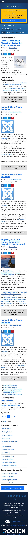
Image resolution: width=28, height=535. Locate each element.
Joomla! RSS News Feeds (9, 462)
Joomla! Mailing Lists (8, 456)
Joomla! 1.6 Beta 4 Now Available (12, 394)
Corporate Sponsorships (9, 473)
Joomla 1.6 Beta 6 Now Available (11, 321)
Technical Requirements (9, 466)
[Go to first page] (2, 416)
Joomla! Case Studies (8, 450)
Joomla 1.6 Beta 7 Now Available (11, 175)
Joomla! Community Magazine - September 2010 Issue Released (11, 43)
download (5, 138)
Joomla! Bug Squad (6, 154)
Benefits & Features (7, 29)
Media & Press (20, 32)
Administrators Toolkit (10, 292)
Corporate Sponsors (8, 476)
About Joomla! (12, 26)
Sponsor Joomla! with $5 (14, 514)
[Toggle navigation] (3, 1)
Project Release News (15, 112)
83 (8, 416)
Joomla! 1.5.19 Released (10, 387)
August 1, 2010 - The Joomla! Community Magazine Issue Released (13, 242)
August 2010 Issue (6, 273)
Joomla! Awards (6, 446)
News (3, 32)
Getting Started (6, 432)
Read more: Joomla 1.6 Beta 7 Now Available (14, 233)
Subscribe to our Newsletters (12, 488)
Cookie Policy (14, 512)
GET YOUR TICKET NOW (14, 20)
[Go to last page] (14, 416)
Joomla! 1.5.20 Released (10, 385)
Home (4, 26)
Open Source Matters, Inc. (17, 525)
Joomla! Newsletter (7, 459)
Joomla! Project (7, 271)
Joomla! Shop (6, 453)
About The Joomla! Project (10, 441)
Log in (14, 517)
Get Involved (6, 438)
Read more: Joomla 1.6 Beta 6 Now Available (14, 379)
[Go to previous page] (5, 416)
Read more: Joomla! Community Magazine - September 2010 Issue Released (14, 99)
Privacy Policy (21, 510)
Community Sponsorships (10, 480)
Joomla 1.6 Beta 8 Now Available (11, 108)
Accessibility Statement (9, 510)
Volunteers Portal (7, 483)
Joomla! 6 (18, 29)
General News (13, 48)
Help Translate (9, 516)
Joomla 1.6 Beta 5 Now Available (12, 389)
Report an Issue (18, 516)
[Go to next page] (11, 416)
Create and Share (7, 435)
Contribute (10, 32)
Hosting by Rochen (14, 534)
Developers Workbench (10, 298)
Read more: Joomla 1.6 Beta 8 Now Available (14, 167)
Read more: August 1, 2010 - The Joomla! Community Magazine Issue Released (14, 312)
